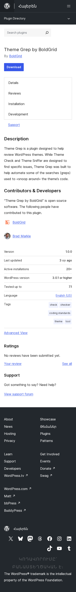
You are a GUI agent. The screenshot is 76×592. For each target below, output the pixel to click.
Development (18, 114)
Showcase (48, 419)
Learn (8, 454)
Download (14, 67)
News (8, 426)
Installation (16, 104)
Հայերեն (21, 529)
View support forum (18, 394)
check (53, 304)
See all (67, 364)
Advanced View (16, 333)
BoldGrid (15, 56)
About (8, 419)
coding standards (59, 313)
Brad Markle (22, 236)
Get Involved (50, 454)
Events (45, 461)
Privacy (9, 441)
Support (14, 125)
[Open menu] (69, 6)
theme (58, 321)
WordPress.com (18, 489)
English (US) (64, 295)
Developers (12, 468)
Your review (12, 364)
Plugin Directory (15, 18)
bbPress (12, 503)
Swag (46, 476)
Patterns (46, 441)
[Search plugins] (47, 33)
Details (13, 83)
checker (65, 304)
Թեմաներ (48, 426)
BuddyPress (15, 510)
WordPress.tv (16, 476)
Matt (9, 496)
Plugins (45, 434)
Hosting (10, 434)
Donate (47, 468)
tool (68, 321)
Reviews (14, 93)
